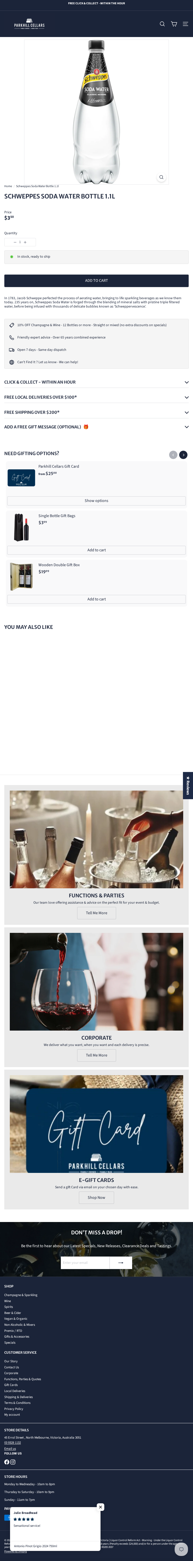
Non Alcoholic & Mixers (19, 1324)
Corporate (11, 1373)
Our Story (11, 1361)
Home (8, 186)
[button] (100, 1507)
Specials (9, 1342)
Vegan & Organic (15, 1318)
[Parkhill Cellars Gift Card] (96, 484)
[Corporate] (96, 982)
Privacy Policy (13, 1409)
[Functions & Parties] (96, 839)
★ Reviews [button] (188, 785)
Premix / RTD (13, 1331)
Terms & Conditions (17, 1403)
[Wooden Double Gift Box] (96, 583)
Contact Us (11, 1367)
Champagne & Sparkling (20, 1295)
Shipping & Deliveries (18, 1397)
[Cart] (174, 24)
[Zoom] (161, 177)
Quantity (10, 233)
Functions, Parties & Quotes (22, 1379)
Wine (7, 1301)
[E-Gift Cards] (96, 1124)
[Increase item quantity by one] (25, 242)
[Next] (183, 455)
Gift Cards (11, 1385)
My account (12, 1414)
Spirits (8, 1307)
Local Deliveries (14, 1391)
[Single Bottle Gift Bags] (96, 534)
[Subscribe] (121, 1263)
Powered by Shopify (15, 1551)
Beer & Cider (12, 1313)
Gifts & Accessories (16, 1336)
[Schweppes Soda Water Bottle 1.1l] (36, 675)
